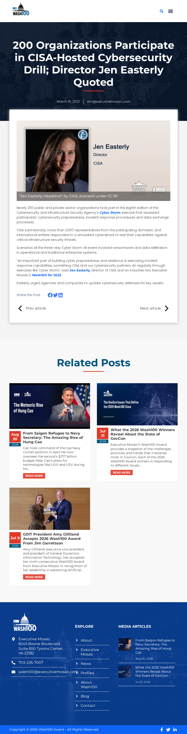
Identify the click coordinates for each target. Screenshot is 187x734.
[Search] (161, 11)
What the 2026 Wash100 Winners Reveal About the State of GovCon (154, 671)
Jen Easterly (80, 270)
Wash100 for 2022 (46, 275)
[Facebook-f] (161, 729)
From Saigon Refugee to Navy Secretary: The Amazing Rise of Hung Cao (155, 646)
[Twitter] (168, 729)
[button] (170, 11)
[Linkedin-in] (175, 729)
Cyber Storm (110, 213)
